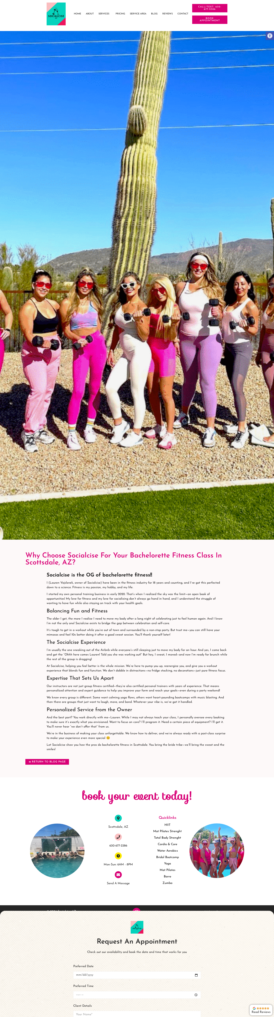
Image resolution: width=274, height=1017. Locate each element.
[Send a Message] (118, 874)
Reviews (167, 14)
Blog (154, 14)
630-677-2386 (118, 845)
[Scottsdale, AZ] (118, 818)
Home (77, 14)
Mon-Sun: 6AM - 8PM (118, 864)
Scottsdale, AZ (118, 826)
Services (103, 14)
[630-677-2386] (118, 837)
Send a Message (118, 883)
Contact (182, 14)
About (90, 14)
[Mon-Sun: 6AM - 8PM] (118, 855)
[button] (104, 13)
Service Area (138, 14)
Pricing (120, 14)
